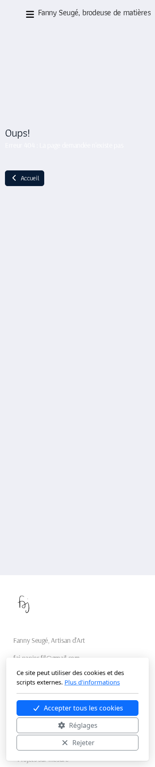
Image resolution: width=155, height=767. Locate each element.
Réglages (83, 725)
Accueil (29, 178)
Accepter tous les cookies (83, 708)
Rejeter (83, 742)
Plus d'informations (92, 682)
